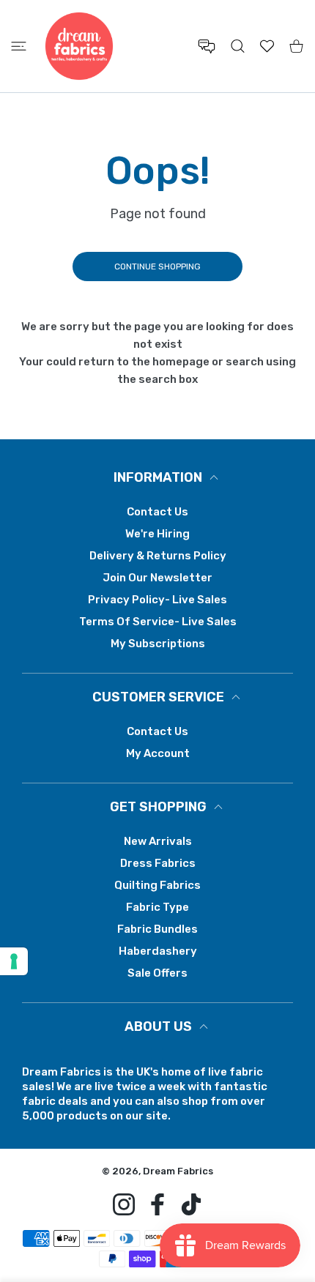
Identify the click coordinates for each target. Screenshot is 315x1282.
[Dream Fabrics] (79, 46)
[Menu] (19, 46)
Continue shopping (157, 266)
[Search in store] (238, 46)
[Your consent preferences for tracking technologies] (14, 961)
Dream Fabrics (178, 1171)
